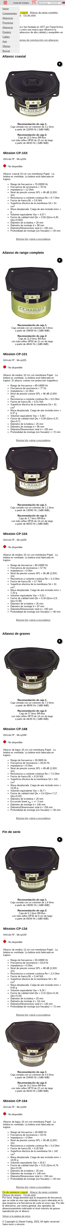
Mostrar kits (22, 239)
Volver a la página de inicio (16, 1216)
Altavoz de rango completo (44, 12)
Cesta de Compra (21, 3)
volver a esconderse (39, 239)
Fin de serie (29, 15)
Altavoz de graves (11, 1195)
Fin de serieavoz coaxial (15, 1192)
